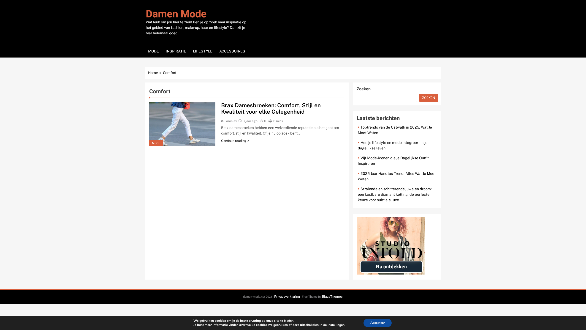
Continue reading (233, 141)
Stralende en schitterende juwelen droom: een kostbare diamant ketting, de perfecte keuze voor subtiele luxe (395, 194)
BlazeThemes (332, 296)
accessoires (232, 51)
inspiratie (176, 51)
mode (153, 51)
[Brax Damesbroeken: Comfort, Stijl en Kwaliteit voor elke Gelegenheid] (182, 124)
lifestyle (202, 51)
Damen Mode (176, 14)
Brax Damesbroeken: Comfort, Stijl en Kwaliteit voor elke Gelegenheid (271, 108)
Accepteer (377, 323)
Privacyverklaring (287, 296)
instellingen (336, 325)
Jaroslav (231, 121)
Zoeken (364, 89)
